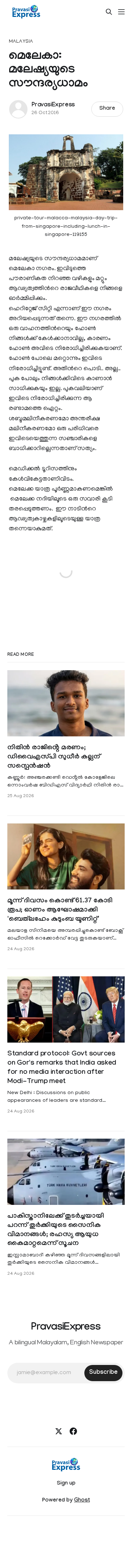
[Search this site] (109, 12)
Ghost (82, 1500)
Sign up (66, 1484)
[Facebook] (73, 1431)
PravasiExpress (53, 105)
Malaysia (21, 42)
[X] (58, 1431)
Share (107, 109)
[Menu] (121, 12)
